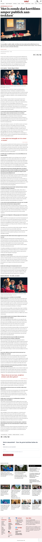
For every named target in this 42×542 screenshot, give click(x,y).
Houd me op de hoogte (8, 454)
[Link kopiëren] (39, 55)
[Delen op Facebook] (34, 55)
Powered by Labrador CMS (21, 540)
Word (17, 519)
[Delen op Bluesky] (40, 55)
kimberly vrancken (16, 434)
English (2, 531)
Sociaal (19, 3)
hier (28, 531)
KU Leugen (3, 530)
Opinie (32, 3)
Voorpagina (3, 3)
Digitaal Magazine (9, 3)
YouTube (9, 527)
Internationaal (27, 3)
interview (10, 434)
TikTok (9, 525)
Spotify (9, 528)
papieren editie (19, 534)
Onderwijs (15, 3)
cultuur (21, 434)
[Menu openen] (1, 1)
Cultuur (36, 3)
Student (22, 3)
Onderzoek (3, 529)
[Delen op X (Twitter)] (35, 55)
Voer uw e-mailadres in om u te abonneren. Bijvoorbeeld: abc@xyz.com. (13, 451)
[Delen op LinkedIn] (37, 55)
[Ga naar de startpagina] (26, 1)
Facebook (10, 523)
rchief (16, 532)
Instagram (10, 524)
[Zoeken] (40, 1)
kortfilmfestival (4, 434)
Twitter (9, 526)
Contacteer (18, 524)
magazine (18, 531)
